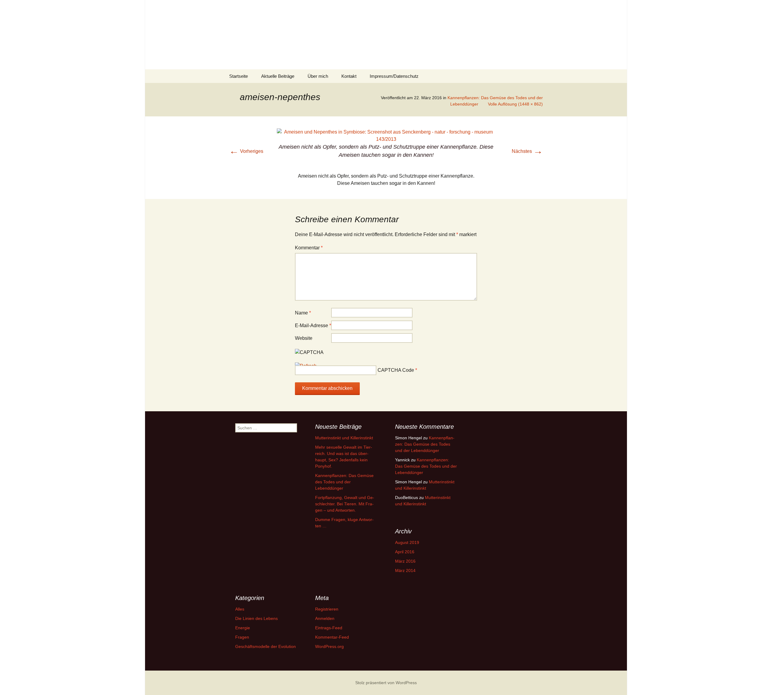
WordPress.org (329, 646)
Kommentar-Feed (332, 637)
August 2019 (407, 542)
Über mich (318, 76)
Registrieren (326, 609)
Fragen (242, 637)
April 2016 (404, 551)
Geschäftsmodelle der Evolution (265, 646)
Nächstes (527, 151)
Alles (239, 609)
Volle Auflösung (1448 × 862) (515, 104)
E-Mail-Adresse (313, 325)
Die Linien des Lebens (256, 618)
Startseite (238, 76)
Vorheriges (246, 151)
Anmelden (324, 618)
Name (303, 312)
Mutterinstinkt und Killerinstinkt (344, 437)
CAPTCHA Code (396, 370)
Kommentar (309, 247)
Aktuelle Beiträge (277, 76)
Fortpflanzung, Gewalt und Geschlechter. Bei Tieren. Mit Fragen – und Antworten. (344, 504)
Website (303, 338)
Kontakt (348, 76)
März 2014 (405, 570)
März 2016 (405, 561)
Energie (242, 627)
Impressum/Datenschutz (394, 76)
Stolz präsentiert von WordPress (386, 682)
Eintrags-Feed (328, 627)
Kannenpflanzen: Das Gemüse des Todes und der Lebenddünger (344, 482)
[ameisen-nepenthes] (386, 135)
